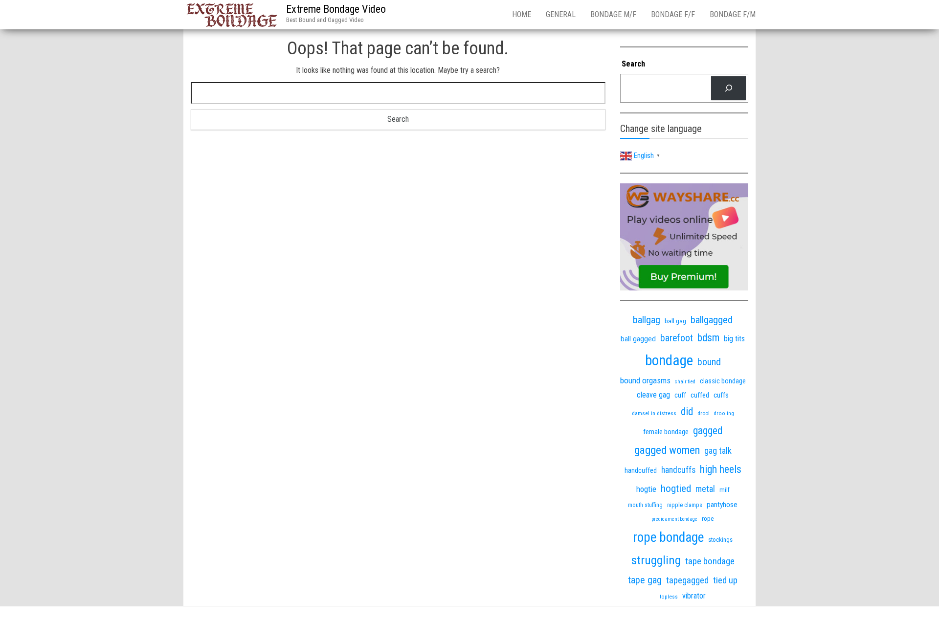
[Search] (728, 88)
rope (708, 518)
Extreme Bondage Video (336, 9)
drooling (724, 413)
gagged (707, 430)
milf (724, 489)
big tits (734, 338)
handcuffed (641, 470)
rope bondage (668, 537)
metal (705, 489)
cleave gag (653, 394)
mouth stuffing (645, 505)
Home (521, 14)
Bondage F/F (673, 14)
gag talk (718, 450)
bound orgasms (645, 380)
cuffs (721, 395)
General (561, 14)
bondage (669, 360)
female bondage (666, 431)
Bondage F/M (733, 14)
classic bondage (723, 381)
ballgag (646, 320)
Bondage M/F (613, 14)
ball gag (675, 321)
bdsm (708, 338)
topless (669, 597)
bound (709, 362)
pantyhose (722, 504)
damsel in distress (654, 413)
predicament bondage (674, 519)
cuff (680, 395)
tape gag (645, 580)
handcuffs (678, 470)
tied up (725, 580)
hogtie (646, 489)
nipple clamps (684, 505)
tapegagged (687, 580)
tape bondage (710, 561)
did (687, 411)
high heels (720, 469)
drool (703, 413)
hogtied (676, 488)
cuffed (700, 395)
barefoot (676, 338)
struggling (656, 560)
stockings (720, 539)
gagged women (667, 450)
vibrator (694, 595)
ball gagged (638, 338)
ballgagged (712, 320)
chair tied (685, 381)
